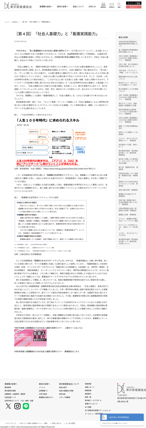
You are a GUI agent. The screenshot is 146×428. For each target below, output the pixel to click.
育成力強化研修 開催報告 (128, 190)
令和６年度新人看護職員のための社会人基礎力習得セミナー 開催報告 (128, 120)
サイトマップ (11, 423)
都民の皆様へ (62, 6)
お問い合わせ (56, 423)
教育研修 (8, 387)
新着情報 (88, 384)
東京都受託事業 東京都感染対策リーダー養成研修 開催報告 (128, 153)
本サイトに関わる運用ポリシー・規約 (33, 423)
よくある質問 (70, 423)
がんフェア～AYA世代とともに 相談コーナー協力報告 (128, 227)
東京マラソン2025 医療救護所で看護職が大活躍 (128, 104)
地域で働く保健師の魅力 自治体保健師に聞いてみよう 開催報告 (128, 202)
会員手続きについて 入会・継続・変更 (19, 400)
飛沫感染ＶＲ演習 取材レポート (128, 145)
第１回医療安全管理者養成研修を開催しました (128, 51)
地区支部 (62, 394)
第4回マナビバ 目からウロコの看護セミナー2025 (128, 84)
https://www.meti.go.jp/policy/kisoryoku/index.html (65, 168)
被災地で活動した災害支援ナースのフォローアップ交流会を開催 (128, 161)
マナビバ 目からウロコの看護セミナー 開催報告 (128, 139)
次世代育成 (43, 394)
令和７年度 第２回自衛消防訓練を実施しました (128, 65)
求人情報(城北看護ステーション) (96, 410)
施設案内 (88, 394)
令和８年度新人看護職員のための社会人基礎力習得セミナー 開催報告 (128, 58)
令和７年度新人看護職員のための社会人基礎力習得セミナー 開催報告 (128, 97)
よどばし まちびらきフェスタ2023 (128, 234)
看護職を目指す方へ (46, 397)
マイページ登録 (133, 3)
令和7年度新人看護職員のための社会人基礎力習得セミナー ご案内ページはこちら (48, 327)
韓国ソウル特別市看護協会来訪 (128, 127)
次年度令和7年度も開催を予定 (66, 57)
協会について (78, 6)
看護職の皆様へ (46, 6)
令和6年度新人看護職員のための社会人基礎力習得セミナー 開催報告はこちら (46, 351)
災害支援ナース (10, 397)
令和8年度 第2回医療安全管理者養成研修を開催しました (128, 43)
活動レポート (89, 387)
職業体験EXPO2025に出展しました (128, 77)
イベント (42, 387)
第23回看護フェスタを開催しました (128, 90)
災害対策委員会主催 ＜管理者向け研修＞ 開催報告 (128, 209)
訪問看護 (42, 390)
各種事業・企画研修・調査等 (15, 394)
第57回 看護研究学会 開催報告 (128, 168)
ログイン (133, 6)
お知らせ (92, 6)
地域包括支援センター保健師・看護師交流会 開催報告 (128, 175)
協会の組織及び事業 (66, 390)
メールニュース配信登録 (93, 413)
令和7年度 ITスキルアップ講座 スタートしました (128, 71)
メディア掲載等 (64, 397)
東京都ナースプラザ (92, 400)
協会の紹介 (63, 387)
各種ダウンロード (91, 403)
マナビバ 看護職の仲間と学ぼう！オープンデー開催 (128, 219)
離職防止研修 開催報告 (127, 214)
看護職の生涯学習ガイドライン (60, 175)
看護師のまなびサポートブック (47, 260)
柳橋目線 (88, 390)
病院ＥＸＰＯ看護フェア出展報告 (128, 133)
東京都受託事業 (10, 390)
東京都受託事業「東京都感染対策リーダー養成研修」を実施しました (128, 241)
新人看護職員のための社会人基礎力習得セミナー (50, 50)
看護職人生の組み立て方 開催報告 (128, 195)
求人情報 (88, 407)
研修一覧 (88, 397)
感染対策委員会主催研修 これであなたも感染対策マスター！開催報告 (128, 111)
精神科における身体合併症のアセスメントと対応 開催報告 (128, 183)
